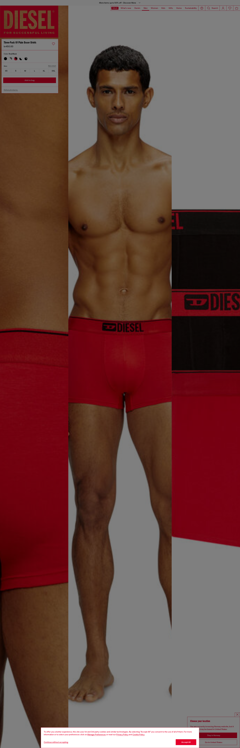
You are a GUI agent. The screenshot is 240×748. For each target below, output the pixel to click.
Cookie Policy (138, 734)
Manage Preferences (96, 734)
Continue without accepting (56, 742)
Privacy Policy (122, 734)
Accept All (186, 742)
